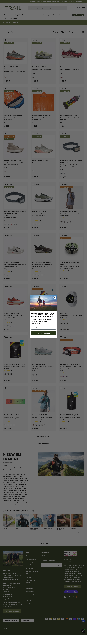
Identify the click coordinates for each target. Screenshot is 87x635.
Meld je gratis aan (43, 333)
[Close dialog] (54, 297)
